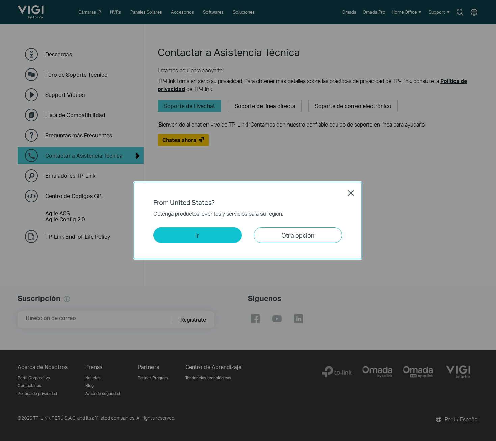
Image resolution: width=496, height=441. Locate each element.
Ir (197, 235)
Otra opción (297, 235)
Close (350, 193)
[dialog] (248, 220)
